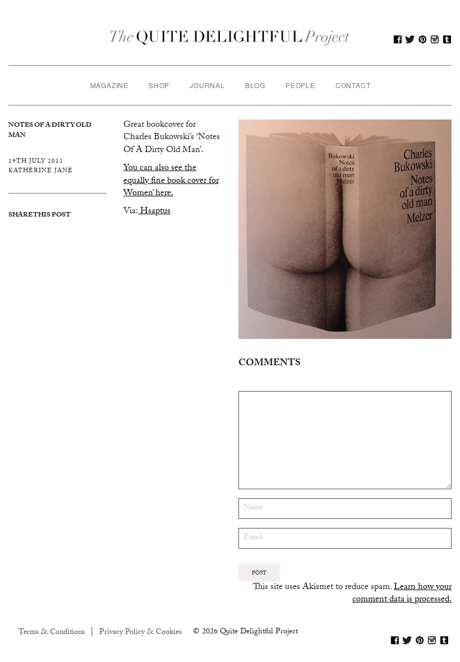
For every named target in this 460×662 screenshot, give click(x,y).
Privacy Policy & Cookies (140, 633)
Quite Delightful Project (230, 39)
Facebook (398, 39)
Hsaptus (154, 211)
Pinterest (422, 39)
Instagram (435, 39)
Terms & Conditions (52, 633)
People (300, 85)
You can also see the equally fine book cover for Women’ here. (171, 181)
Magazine (109, 85)
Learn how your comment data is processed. (402, 594)
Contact (353, 85)
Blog (255, 85)
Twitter (410, 39)
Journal (207, 85)
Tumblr (447, 39)
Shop (159, 85)
